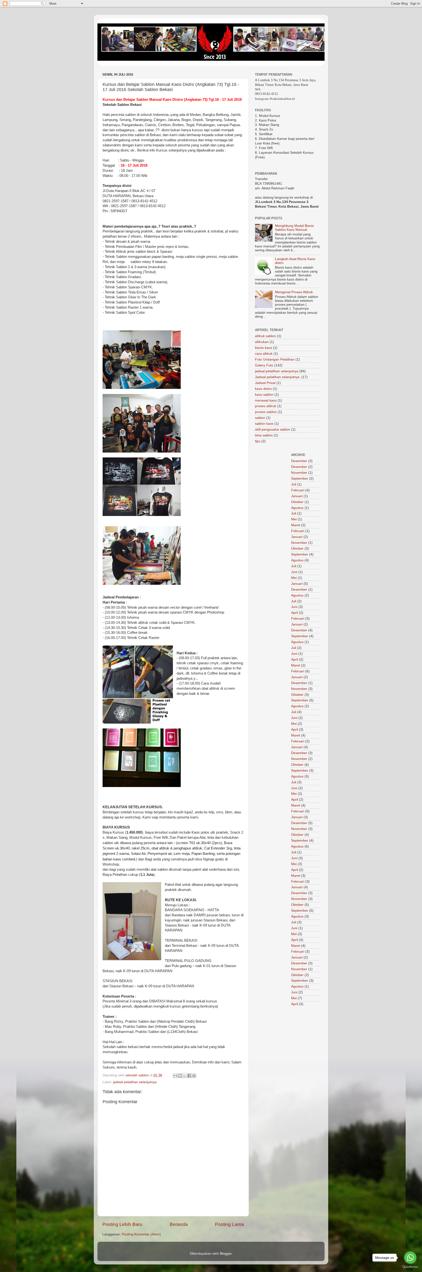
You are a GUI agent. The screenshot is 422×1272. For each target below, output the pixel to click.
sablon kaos (264, 423)
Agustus (297, 508)
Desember (299, 461)
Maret (295, 525)
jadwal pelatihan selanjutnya (135, 1082)
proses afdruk (265, 406)
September (299, 478)
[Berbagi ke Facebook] (189, 1075)
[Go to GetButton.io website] (410, 1267)
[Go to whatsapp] (410, 1258)
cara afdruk (264, 353)
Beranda (179, 1224)
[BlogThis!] (180, 1075)
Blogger (226, 1253)
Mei (294, 519)
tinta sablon (264, 435)
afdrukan (262, 342)
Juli (293, 484)
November (299, 472)
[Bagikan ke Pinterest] (193, 1075)
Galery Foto (264, 365)
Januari (297, 496)
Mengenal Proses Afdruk (294, 292)
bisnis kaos (263, 348)
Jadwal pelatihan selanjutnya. (277, 377)
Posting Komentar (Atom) (141, 1234)
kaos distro (263, 389)
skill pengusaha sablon (272, 429)
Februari (297, 490)
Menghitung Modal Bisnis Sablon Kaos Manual (294, 228)
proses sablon (266, 412)
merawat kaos (266, 400)
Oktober (297, 502)
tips (257, 441)
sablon (260, 418)
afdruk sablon (265, 336)
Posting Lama (229, 1224)
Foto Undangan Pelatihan (275, 359)
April (294, 613)
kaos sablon (264, 394)
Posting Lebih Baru (122, 1224)
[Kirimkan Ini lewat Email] (175, 1075)
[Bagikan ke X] (184, 1075)
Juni (294, 572)
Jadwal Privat (265, 383)
